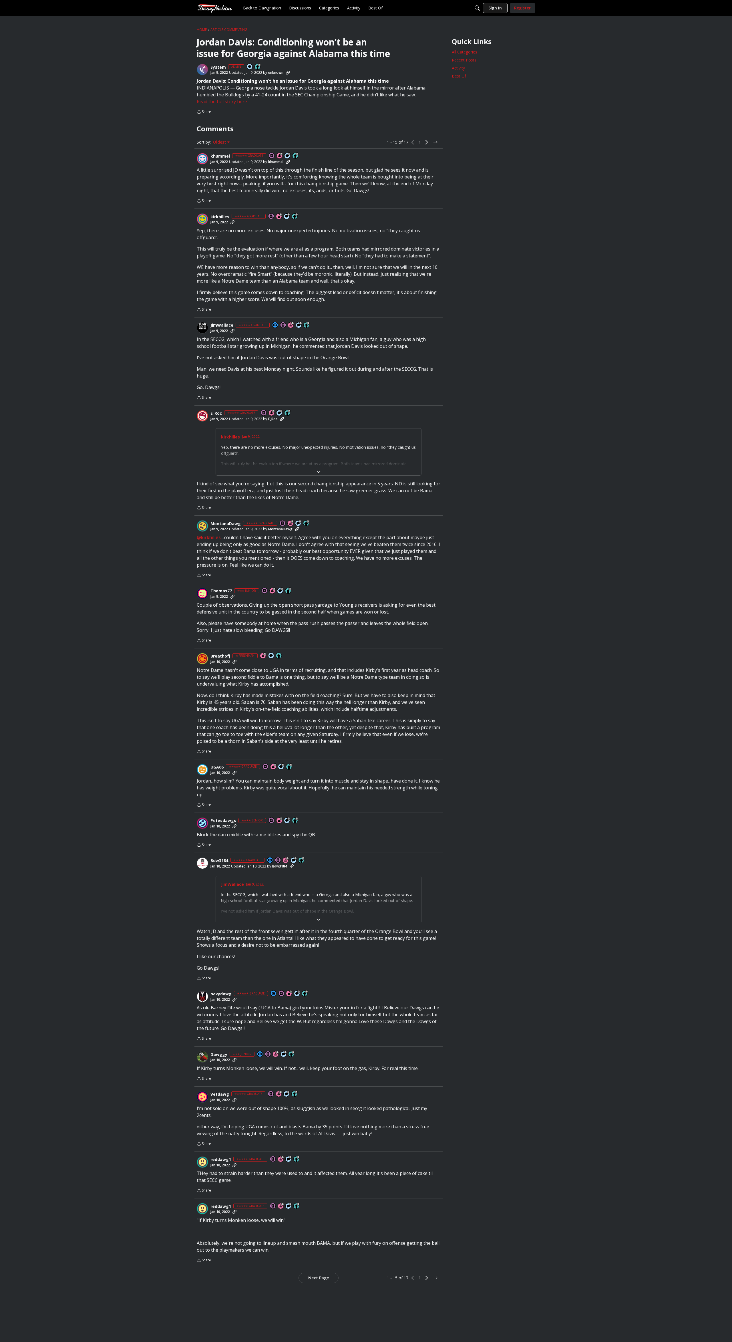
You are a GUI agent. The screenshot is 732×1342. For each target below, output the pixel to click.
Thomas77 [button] (221, 590)
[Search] (477, 8)
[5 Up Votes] (279, 656)
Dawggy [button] (218, 1054)
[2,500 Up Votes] (295, 156)
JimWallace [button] (221, 325)
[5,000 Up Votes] (306, 523)
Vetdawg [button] (219, 1094)
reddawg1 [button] (220, 1159)
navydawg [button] (221, 993)
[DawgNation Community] (214, 8)
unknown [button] (275, 72)
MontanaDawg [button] (225, 523)
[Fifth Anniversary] (263, 656)
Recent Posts (464, 60)
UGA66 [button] (217, 767)
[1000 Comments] (287, 156)
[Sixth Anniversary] (279, 216)
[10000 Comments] (294, 860)
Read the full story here (222, 101)
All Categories (464, 52)
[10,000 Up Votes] (306, 325)
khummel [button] (220, 156)
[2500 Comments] (298, 523)
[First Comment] (249, 67)
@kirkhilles (209, 537)
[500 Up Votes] (295, 820)
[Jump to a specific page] (435, 142)
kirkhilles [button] (219, 216)
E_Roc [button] (216, 413)
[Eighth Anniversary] (291, 325)
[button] (202, 69)
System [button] (218, 67)
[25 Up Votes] (257, 67)
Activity (458, 68)
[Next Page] (426, 142)
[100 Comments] (280, 591)
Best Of (459, 76)
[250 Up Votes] (288, 591)
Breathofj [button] (220, 656)
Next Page (318, 1278)
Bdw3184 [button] (219, 860)
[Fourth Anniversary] (272, 591)
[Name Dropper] (271, 156)
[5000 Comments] (299, 325)
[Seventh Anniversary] (280, 156)
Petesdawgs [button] (223, 820)
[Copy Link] (288, 72)
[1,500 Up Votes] (295, 216)
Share (204, 112)
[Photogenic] (275, 325)
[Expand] (318, 471)
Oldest (220, 142)
